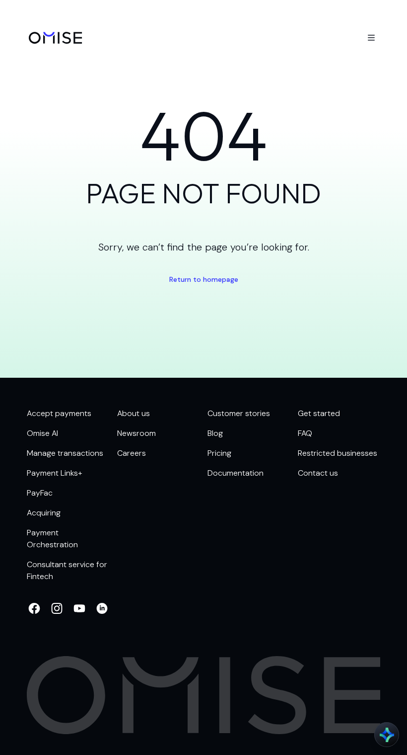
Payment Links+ (54, 473)
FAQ (305, 433)
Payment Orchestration (52, 538)
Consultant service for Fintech (67, 570)
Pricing (219, 453)
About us (133, 413)
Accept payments (59, 413)
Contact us (318, 473)
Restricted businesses (337, 453)
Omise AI (42, 433)
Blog (215, 433)
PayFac (40, 493)
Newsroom (136, 433)
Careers (131, 453)
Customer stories (238, 413)
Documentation (235, 473)
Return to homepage (203, 279)
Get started (319, 413)
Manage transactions (65, 453)
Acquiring (44, 512)
